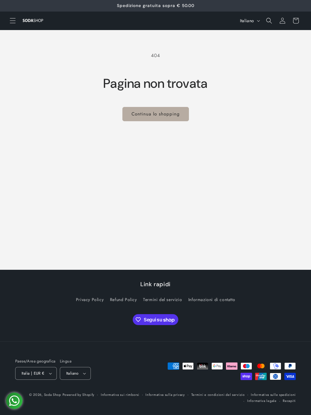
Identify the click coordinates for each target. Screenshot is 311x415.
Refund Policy (123, 300)
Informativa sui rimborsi (120, 394)
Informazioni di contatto (211, 300)
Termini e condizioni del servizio (218, 394)
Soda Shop (52, 394)
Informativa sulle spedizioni (273, 394)
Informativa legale (262, 400)
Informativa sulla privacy (165, 394)
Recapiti (289, 400)
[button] (12, 20)
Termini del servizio (162, 300)
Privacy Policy (90, 300)
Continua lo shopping (156, 114)
